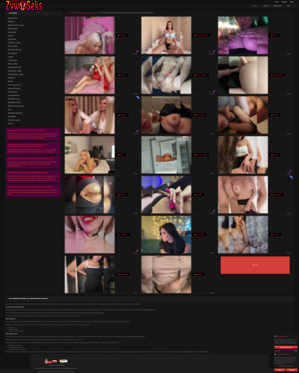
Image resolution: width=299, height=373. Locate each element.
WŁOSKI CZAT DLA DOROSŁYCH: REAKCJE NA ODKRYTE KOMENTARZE (30, 186)
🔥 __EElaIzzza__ (123, 234)
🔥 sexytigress (122, 115)
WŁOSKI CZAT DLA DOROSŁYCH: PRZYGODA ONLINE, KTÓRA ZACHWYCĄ (30, 158)
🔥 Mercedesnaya (276, 194)
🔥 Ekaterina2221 (199, 115)
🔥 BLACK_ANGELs (200, 75)
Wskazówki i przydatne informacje (88, 12)
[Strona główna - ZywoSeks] (23, 2)
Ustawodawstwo (52, 365)
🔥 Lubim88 (274, 115)
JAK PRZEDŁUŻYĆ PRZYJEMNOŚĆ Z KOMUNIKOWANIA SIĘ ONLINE (28, 172)
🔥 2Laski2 (274, 35)
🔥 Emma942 (122, 75)
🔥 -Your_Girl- (275, 234)
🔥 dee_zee (274, 154)
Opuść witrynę (277, 350)
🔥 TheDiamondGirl (277, 75)
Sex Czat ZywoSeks (72, 12)
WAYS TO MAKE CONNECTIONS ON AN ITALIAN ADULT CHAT (26, 130)
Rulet (254, 5)
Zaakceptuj (292, 370)
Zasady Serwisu (60, 365)
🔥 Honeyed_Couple (200, 154)
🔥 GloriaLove (122, 194)
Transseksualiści (277, 5)
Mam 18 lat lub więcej (286, 347)
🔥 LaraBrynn (122, 35)
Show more (255, 265)
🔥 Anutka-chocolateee (201, 35)
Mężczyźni (265, 5)
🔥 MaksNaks (198, 274)
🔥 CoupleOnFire (199, 234)
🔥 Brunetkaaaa (122, 274)
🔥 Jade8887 (198, 194)
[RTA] (295, 350)
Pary (288, 5)
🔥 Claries (121, 154)
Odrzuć (280, 370)
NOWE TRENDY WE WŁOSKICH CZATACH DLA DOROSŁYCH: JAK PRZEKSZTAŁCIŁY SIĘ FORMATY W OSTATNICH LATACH (28, 145)
